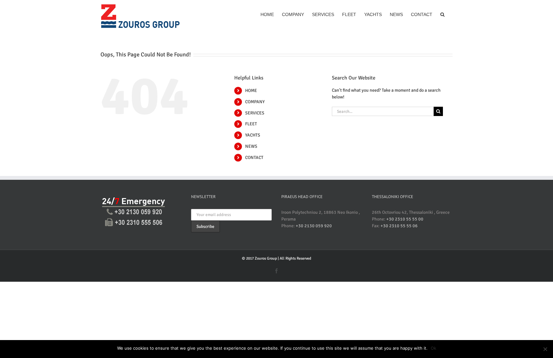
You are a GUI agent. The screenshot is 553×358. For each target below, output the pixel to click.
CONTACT (254, 157)
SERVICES (254, 113)
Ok (433, 348)
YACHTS (252, 135)
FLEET (251, 124)
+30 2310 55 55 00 (404, 219)
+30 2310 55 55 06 (399, 226)
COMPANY (255, 101)
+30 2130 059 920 (314, 226)
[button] (442, 14)
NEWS (251, 146)
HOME (251, 90)
